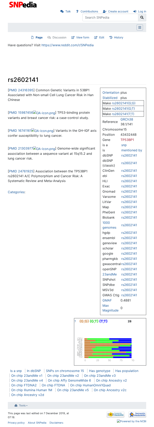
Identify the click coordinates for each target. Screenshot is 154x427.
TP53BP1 (127, 140)
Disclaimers (56, 422)
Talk (68, 11)
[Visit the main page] (23, 4)
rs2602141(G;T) (123, 108)
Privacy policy (16, 422)
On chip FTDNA (53, 385)
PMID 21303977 (21, 148)
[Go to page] (142, 17)
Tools (22, 405)
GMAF (107, 300)
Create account (118, 11)
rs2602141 (129, 155)
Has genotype (99, 371)
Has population (126, 371)
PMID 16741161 (20, 131)
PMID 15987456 (21, 113)
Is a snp (16, 371)
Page (39, 37)
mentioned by (131, 150)
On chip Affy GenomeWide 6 (69, 380)
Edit (101, 37)
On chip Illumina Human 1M (31, 390)
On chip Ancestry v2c (110, 390)
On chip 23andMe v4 (27, 380)
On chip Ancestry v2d (27, 395)
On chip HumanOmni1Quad (90, 385)
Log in (142, 11)
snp (124, 145)
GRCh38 (127, 119)
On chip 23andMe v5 (73, 390)
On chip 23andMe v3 (100, 376)
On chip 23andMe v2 (63, 376)
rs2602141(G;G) (124, 103)
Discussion (59, 37)
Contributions (89, 11)
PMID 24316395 (21, 90)
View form (82, 37)
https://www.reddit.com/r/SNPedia (68, 45)
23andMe (109, 274)
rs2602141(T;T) (123, 114)
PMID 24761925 (21, 171)
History (118, 37)
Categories (16, 192)
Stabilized (110, 98)
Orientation (110, 92)
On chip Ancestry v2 (111, 380)
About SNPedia (37, 422)
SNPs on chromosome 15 (65, 371)
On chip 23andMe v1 (26, 376)
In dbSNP (34, 371)
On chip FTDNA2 (24, 385)
